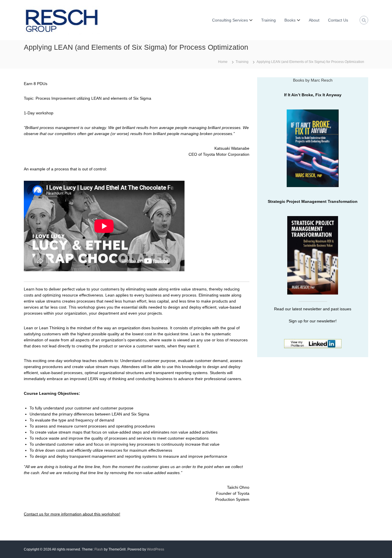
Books (290, 20)
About (314, 20)
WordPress (155, 549)
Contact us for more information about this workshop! (72, 514)
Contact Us (338, 20)
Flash (98, 549)
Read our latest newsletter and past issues (312, 309)
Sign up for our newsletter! (313, 321)
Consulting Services (230, 20)
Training (268, 20)
